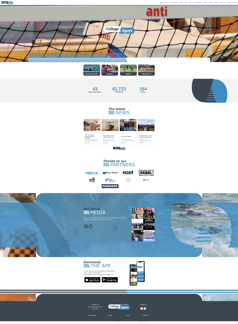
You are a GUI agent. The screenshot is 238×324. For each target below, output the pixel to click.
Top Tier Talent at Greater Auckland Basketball (89, 136)
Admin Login (144, 322)
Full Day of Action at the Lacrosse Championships (145, 136)
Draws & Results (92, 315)
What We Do (146, 315)
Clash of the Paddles (126, 136)
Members (119, 322)
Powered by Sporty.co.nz (95, 322)
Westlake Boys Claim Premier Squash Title (108, 136)
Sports (128, 315)
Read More (87, 142)
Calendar (110, 315)
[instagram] (90, 226)
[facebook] (86, 226)
